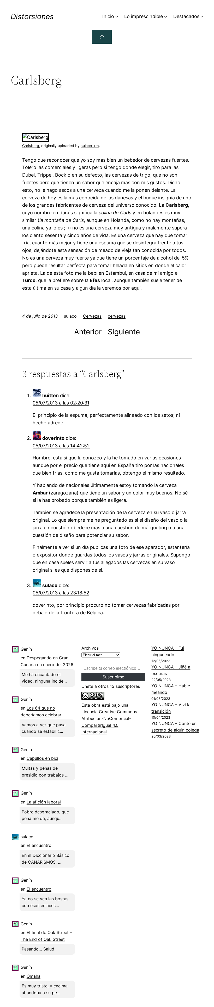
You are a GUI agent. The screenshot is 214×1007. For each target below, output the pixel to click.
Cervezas (92, 316)
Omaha (33, 976)
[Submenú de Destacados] (201, 16)
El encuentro (39, 845)
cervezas (117, 316)
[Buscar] (102, 37)
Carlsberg (30, 145)
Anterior (88, 331)
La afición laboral (44, 802)
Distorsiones (32, 16)
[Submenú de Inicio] (116, 16)
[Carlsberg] (35, 137)
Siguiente (124, 331)
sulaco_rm (90, 145)
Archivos (90, 648)
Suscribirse (113, 676)
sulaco (49, 585)
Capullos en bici (42, 758)
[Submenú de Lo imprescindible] (165, 16)
